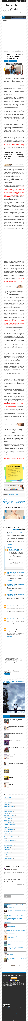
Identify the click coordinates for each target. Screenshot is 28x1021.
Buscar (24, 17)
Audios (5, 808)
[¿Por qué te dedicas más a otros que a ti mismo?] (14, 514)
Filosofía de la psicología (12, 936)
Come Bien (6, 813)
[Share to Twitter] (6, 518)
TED (5, 856)
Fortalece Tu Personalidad (9, 824)
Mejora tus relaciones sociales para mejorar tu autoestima (15, 56)
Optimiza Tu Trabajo (8, 843)
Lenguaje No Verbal (8, 831)
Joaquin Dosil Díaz (11, 926)
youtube (21, 1)
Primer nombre (8, 891)
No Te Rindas (7, 842)
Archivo (21, 716)
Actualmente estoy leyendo (15, 902)
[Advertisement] (14, 35)
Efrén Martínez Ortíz (11, 948)
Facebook (22, 529)
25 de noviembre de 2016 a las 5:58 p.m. (16, 550)
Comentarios (14, 716)
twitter (15, 1)
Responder (9, 544)
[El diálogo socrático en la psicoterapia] (5, 951)
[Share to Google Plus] (8, 518)
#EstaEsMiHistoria (8, 797)
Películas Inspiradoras (8, 845)
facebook (7, 1)
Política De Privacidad (13, 1018)
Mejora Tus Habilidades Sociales (11, 836)
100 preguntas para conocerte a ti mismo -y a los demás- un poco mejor (16, 721)
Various (9, 944)
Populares (7, 716)
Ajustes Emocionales (8, 799)
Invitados (6, 827)
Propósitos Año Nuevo (8, 849)
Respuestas (9, 547)
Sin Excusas (6, 854)
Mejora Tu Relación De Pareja (10, 834)
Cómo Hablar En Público (9, 815)
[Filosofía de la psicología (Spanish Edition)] (5, 939)
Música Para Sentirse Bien (9, 840)
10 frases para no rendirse (14, 769)
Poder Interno (7, 847)
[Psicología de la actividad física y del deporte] (5, 928)
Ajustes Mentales (7, 800)
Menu (3, 17)
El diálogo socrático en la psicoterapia (15, 947)
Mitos (5, 838)
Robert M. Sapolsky (11, 933)
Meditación (6, 833)
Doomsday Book (10, 952)
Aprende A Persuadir (8, 804)
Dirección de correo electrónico (11, 886)
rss (25, 1)
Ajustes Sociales (7, 802)
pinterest (9, 1)
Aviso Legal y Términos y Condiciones (16, 1018)
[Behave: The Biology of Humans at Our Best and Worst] (5, 934)
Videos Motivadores (8, 858)
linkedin (17, 1)
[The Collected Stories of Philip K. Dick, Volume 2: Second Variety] (5, 962)
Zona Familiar (7, 860)
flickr (23, 1)
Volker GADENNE (11, 937)
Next (4, 517)
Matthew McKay (8, 922)
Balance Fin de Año (8, 811)
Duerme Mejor (7, 820)
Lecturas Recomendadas (9, 829)
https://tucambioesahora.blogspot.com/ (11, 1007)
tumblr (11, 1)
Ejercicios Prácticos (8, 822)
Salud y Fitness (7, 852)
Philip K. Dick (10, 961)
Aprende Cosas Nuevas (9, 806)
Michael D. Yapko (11, 907)
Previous (24, 517)
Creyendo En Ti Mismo (8, 817)
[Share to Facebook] (5, 518)
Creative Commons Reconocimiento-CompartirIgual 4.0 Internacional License (13, 1010)
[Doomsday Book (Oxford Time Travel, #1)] (5, 956)
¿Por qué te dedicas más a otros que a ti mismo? (13, 521)
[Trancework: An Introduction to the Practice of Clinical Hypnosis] (5, 907)
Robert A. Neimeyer (11, 912)
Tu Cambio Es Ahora (14, 6)
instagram (13, 1)
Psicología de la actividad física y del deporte (16, 924)
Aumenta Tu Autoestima (13, 494)
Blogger (16, 529)
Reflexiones (6, 851)
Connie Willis (10, 954)
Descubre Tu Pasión (8, 818)
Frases (5, 826)
